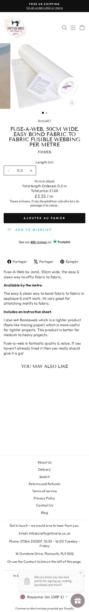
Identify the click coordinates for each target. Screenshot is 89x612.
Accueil (43, 121)
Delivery (44, 469)
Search (44, 477)
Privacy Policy (44, 498)
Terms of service (44, 491)
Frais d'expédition (44, 201)
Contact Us (44, 505)
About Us (44, 462)
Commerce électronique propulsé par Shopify (44, 608)
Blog (44, 513)
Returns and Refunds (44, 484)
